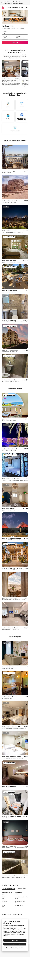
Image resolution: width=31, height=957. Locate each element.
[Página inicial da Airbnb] (3, 7)
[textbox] (8, 38)
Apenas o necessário (15, 944)
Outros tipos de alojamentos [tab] (8, 888)
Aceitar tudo (15, 940)
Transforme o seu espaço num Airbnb (17, 7)
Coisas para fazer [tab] (22, 888)
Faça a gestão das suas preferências (15, 947)
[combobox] (15, 33)
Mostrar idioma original (17, 3)
